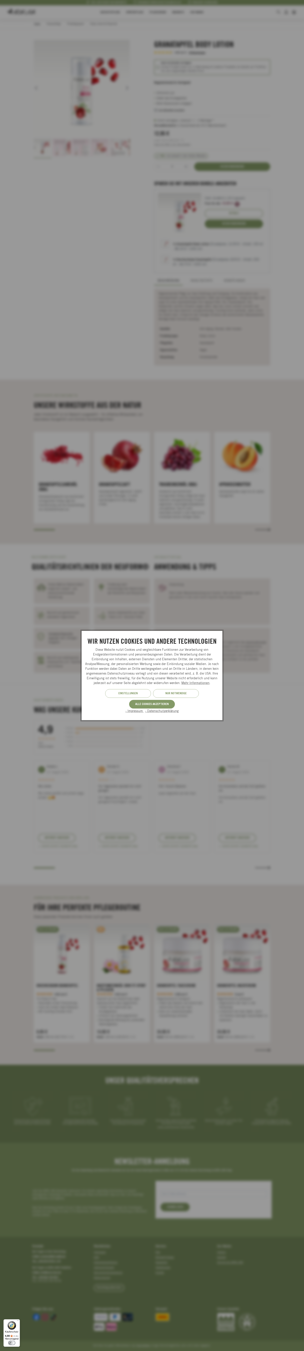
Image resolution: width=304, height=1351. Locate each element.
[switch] (11, 1343)
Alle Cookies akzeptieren (152, 704)
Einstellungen (128, 693)
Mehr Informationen (195, 683)
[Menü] (18, 1321)
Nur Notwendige (176, 693)
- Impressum (134, 711)
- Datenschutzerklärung (162, 711)
